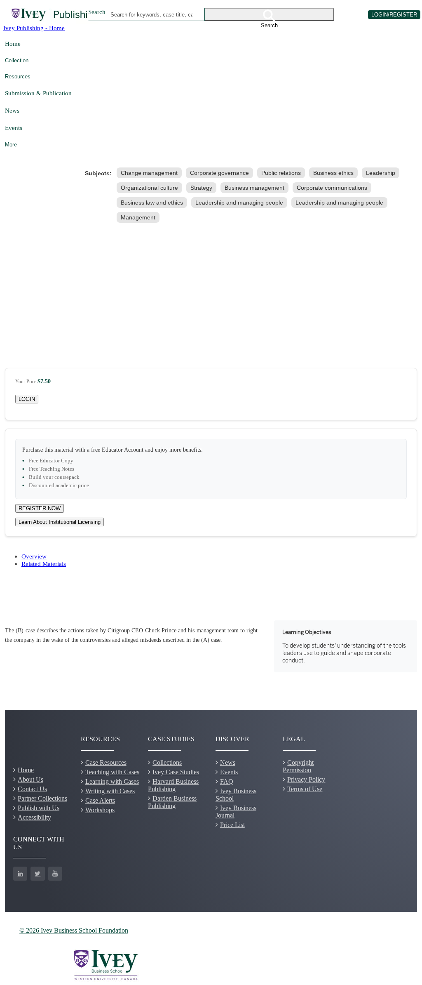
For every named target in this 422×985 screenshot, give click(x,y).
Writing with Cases (110, 790)
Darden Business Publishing (172, 802)
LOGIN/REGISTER (394, 15)
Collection (16, 60)
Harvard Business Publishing (173, 785)
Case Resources (106, 762)
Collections (167, 762)
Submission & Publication (38, 93)
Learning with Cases (112, 781)
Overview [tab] (34, 556)
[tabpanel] (211, 646)
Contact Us (32, 788)
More (11, 144)
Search (97, 11)
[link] (151, 173)
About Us (30, 779)
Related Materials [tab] (43, 563)
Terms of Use (304, 788)
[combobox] (152, 14)
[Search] (269, 14)
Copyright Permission (298, 766)
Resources (17, 76)
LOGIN (27, 399)
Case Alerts (100, 800)
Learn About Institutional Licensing (60, 522)
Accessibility (34, 817)
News (12, 110)
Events (13, 127)
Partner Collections (42, 798)
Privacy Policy (306, 779)
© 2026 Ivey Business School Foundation (73, 930)
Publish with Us (38, 807)
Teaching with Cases (112, 771)
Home (13, 43)
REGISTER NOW (40, 508)
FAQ (226, 781)
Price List (232, 824)
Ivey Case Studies (175, 771)
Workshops (100, 809)
